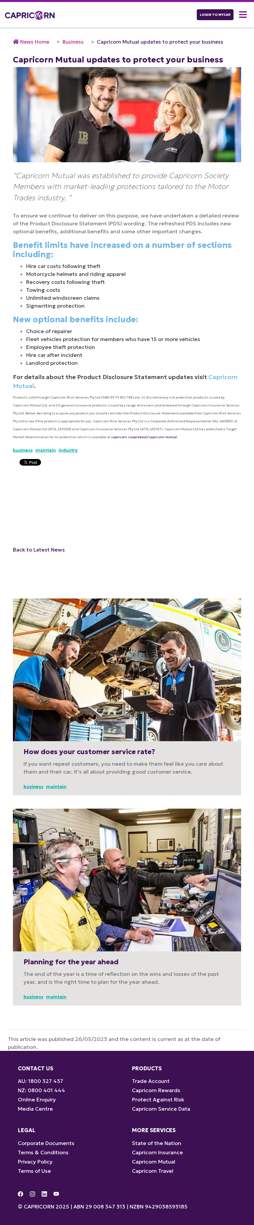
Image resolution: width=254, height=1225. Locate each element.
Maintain (45, 450)
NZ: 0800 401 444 (41, 1090)
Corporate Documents (46, 1143)
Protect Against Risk (158, 1099)
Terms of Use (34, 1171)
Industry (68, 450)
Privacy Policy (35, 1161)
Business (73, 42)
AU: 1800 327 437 (40, 1081)
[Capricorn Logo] (30, 14)
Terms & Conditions (43, 1152)
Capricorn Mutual (153, 1161)
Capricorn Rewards (156, 1090)
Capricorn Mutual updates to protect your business (160, 42)
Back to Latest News (39, 549)
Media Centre (35, 1108)
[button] (244, 14)
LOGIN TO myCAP (215, 15)
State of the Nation (156, 1143)
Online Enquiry (37, 1099)
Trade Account (151, 1081)
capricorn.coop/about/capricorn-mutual (144, 437)
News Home (34, 42)
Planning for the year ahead (70, 962)
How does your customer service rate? (89, 751)
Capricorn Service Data (161, 1108)
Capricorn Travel (152, 1171)
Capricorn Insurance (157, 1152)
